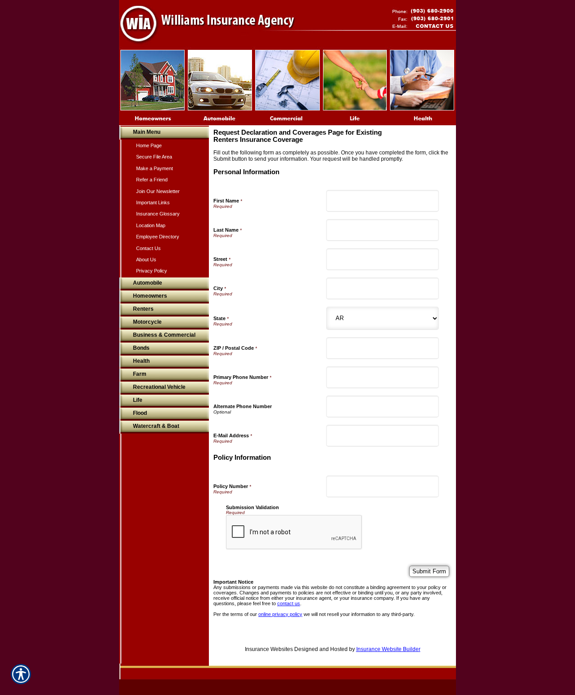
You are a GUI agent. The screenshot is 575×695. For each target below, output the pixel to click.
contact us (288, 603)
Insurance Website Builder (388, 649)
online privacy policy (280, 614)
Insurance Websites (269, 649)
